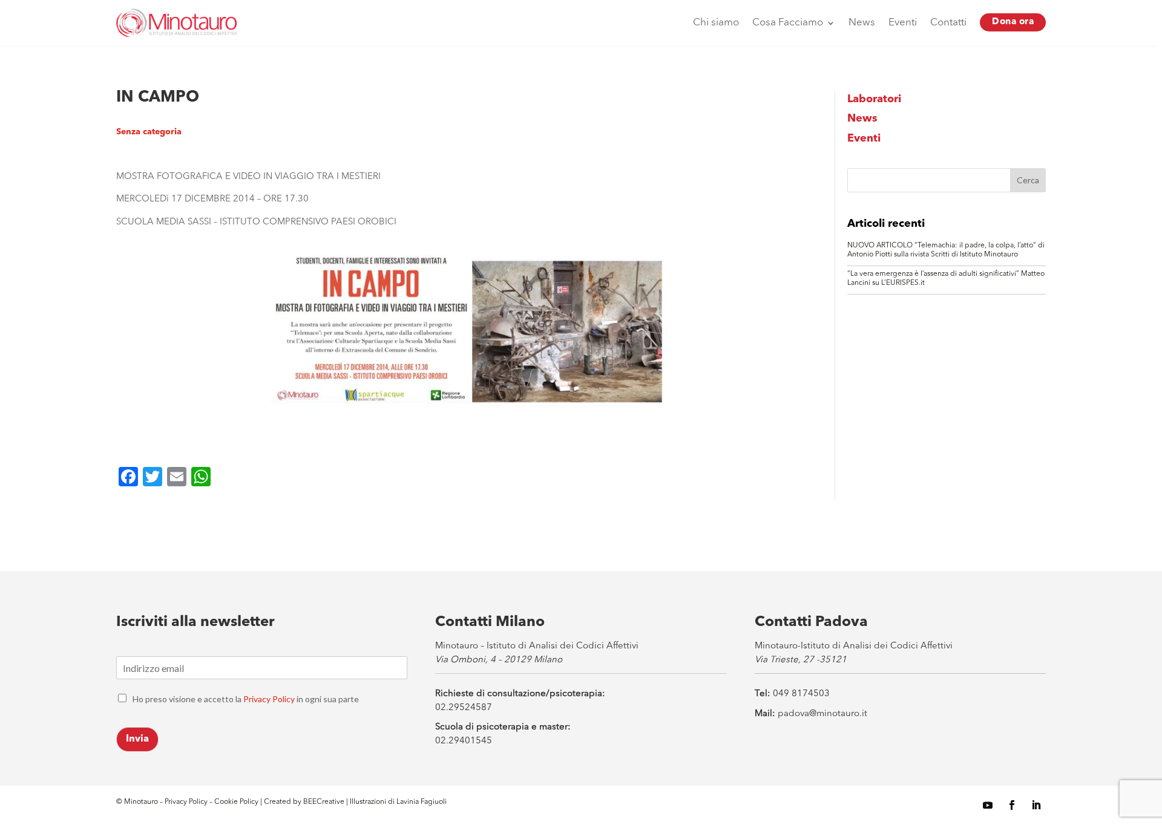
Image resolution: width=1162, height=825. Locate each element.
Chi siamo (716, 23)
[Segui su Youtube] (987, 805)
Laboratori (874, 99)
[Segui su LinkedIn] (1036, 805)
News (862, 23)
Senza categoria (149, 132)
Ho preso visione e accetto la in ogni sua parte (246, 699)
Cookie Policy (237, 802)
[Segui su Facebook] (1012, 805)
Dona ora (1013, 22)
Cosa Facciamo (787, 23)
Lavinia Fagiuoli (421, 802)
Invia (137, 739)
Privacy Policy (269, 699)
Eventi (902, 23)
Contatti (948, 23)
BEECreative (322, 802)
